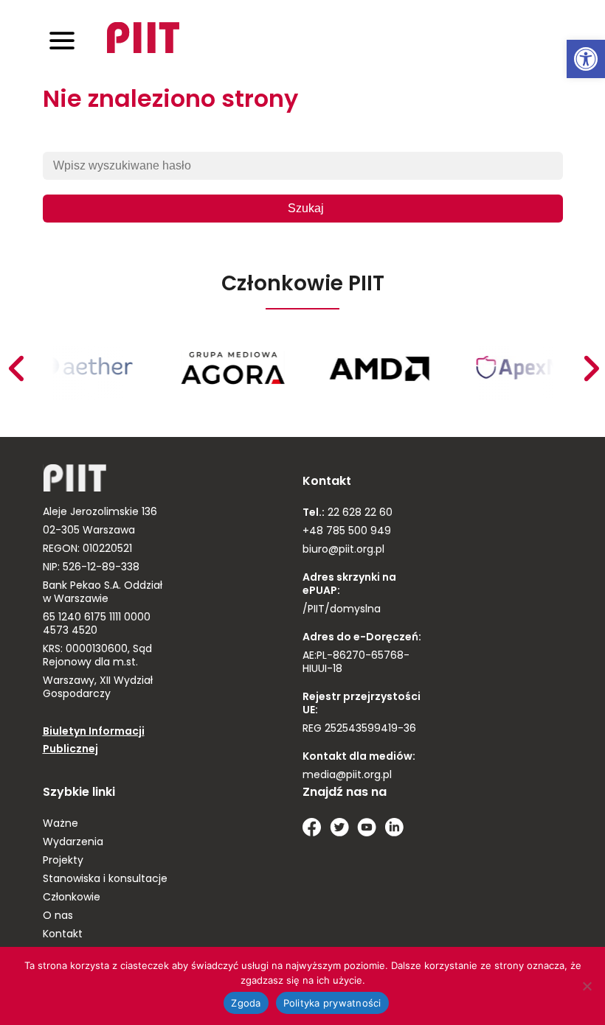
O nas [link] (58, 916)
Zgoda (245, 1003)
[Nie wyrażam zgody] (586, 986)
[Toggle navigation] (62, 40)
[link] (586, 59)
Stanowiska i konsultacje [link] (105, 879)
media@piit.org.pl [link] (347, 775)
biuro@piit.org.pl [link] (343, 550)
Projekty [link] (63, 861)
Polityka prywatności (332, 1003)
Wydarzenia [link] (73, 842)
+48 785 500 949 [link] (346, 531)
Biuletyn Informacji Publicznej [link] (94, 741)
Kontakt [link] (63, 934)
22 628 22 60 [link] (359, 513)
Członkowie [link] (71, 897)
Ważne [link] (60, 824)
